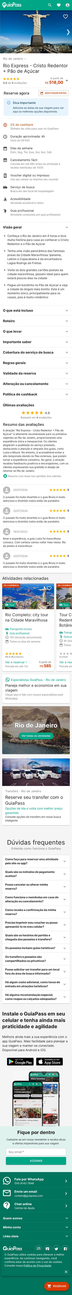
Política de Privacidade (37, 1265)
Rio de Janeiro (13, 58)
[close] (66, 1272)
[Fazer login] (67, 5)
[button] (36, 227)
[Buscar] (49, 5)
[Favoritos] (58, 5)
